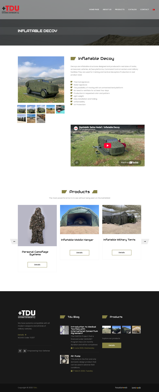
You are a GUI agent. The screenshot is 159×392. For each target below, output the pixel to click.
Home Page (94, 9)
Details (37, 264)
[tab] (21, 109)
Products (119, 9)
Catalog (132, 9)
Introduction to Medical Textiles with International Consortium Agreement (84, 330)
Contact (144, 9)
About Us (107, 9)
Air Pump (75, 356)
